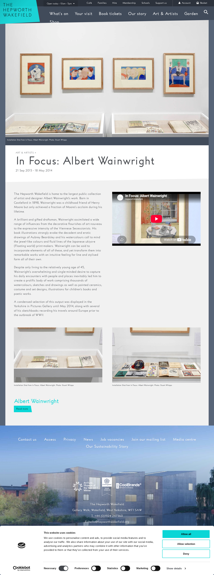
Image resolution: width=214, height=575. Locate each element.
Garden (191, 14)
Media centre (184, 439)
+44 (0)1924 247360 (108, 516)
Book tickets (110, 14)
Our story (137, 14)
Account (186, 3)
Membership (129, 3)
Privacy (69, 439)
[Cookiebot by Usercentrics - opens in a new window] (21, 568)
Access (50, 439)
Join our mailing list (148, 439)
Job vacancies (112, 439)
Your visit (83, 14)
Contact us (27, 439)
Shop (54, 22)
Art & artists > (26, 152)
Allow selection (186, 543)
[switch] (96, 568)
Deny (186, 553)
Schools (145, 3)
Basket (203, 3)
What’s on (58, 14)
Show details (174, 568)
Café (89, 3)
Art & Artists (165, 14)
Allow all (186, 534)
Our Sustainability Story (107, 446)
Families (102, 3)
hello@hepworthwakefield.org (108, 522)
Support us (161, 3)
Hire (114, 3)
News (88, 439)
